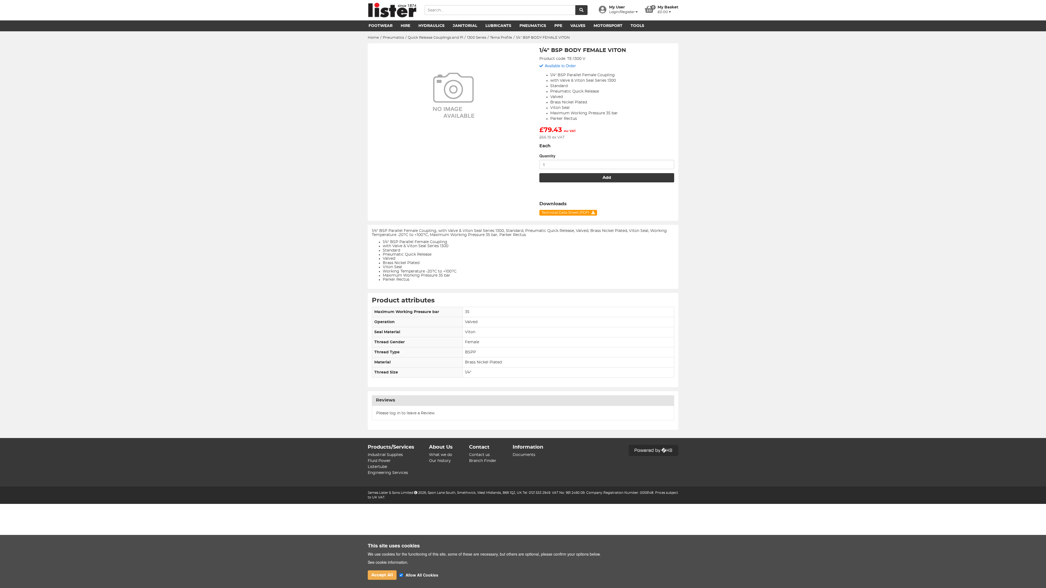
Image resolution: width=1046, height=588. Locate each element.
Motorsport (608, 26)
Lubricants (498, 26)
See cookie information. (388, 562)
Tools (637, 26)
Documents (524, 455)
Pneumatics (532, 26)
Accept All (382, 575)
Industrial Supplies (385, 455)
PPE (558, 26)
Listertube (377, 467)
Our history (440, 461)
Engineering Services (388, 473)
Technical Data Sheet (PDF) (566, 213)
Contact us (479, 455)
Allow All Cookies (422, 575)
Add (607, 178)
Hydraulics (431, 26)
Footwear (381, 26)
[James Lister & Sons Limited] (392, 10)
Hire (405, 26)
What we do (440, 455)
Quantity (547, 155)
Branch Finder (482, 461)
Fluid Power (379, 461)
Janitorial (465, 26)
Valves (577, 26)
